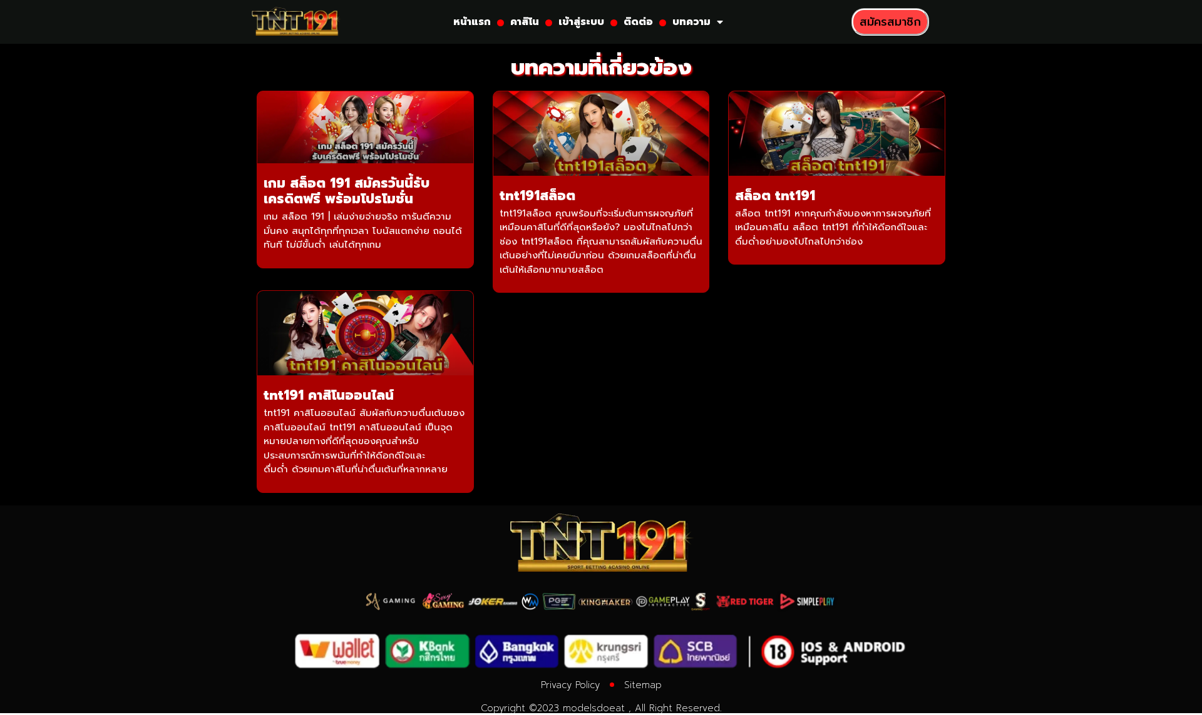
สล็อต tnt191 (775, 196)
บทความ (691, 22)
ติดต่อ (638, 22)
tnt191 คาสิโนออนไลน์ (329, 395)
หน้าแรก (472, 22)
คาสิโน (524, 22)
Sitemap (643, 685)
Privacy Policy (570, 685)
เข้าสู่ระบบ (581, 22)
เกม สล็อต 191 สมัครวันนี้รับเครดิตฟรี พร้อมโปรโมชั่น (346, 191)
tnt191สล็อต (537, 196)
